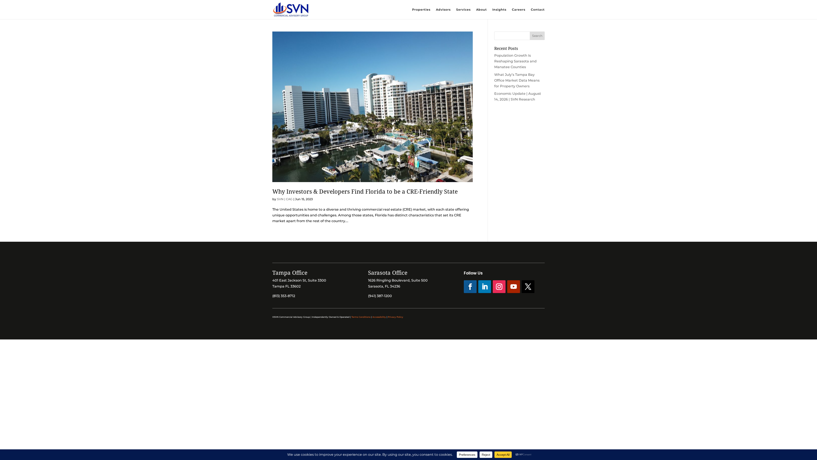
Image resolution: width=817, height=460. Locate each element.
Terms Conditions (360, 317)
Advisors (443, 10)
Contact (538, 10)
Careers (518, 10)
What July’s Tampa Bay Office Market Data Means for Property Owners (517, 80)
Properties (421, 10)
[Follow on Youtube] (513, 286)
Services (463, 10)
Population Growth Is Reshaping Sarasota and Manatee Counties (515, 61)
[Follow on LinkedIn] (484, 286)
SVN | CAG (285, 199)
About (481, 10)
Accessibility (379, 317)
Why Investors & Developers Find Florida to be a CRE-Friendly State (365, 191)
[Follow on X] (528, 286)
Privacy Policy (395, 317)
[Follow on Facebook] (470, 286)
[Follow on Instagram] (499, 286)
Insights (499, 10)
